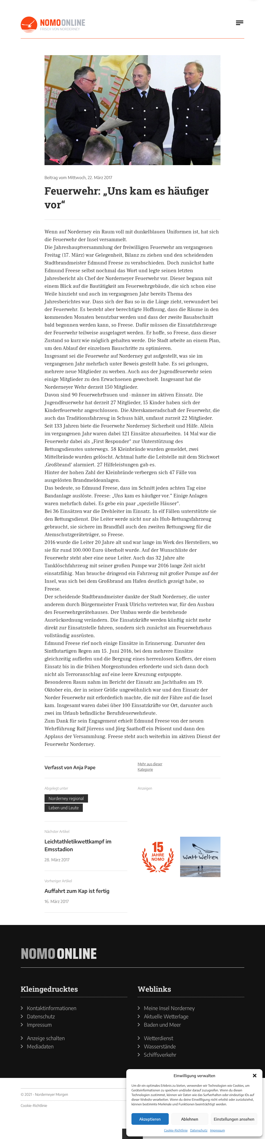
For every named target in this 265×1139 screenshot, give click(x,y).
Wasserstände (160, 1046)
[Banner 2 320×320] (200, 814)
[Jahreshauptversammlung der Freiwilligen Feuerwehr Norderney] (132, 110)
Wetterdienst (158, 1038)
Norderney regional (66, 798)
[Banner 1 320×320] (158, 814)
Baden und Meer (162, 1024)
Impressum (217, 1130)
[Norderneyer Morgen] (53, 25)
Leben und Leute (64, 807)
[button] (254, 1075)
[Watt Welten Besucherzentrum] (200, 857)
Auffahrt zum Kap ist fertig (77, 890)
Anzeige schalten (46, 1038)
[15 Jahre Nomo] (158, 857)
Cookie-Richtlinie (176, 1130)
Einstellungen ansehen (234, 1119)
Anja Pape (84, 767)
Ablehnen (189, 1119)
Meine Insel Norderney (169, 1008)
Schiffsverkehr (160, 1054)
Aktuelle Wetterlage (166, 1016)
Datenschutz (199, 1130)
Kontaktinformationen (51, 1008)
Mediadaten (40, 1046)
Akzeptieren (150, 1119)
